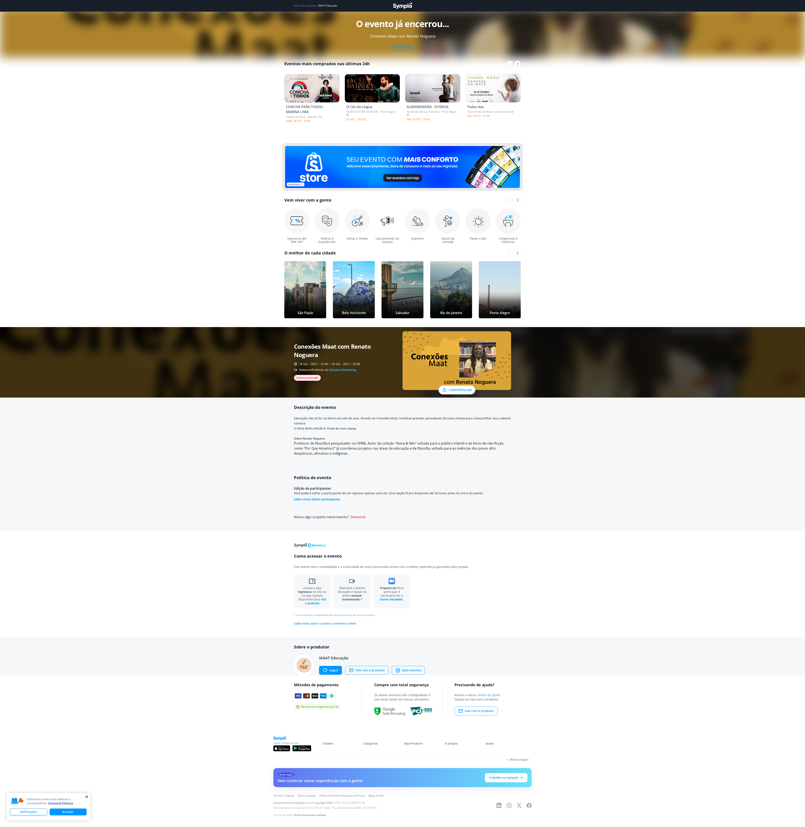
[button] (17, 801)
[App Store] (281, 748)
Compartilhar (460, 390)
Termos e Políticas (284, 795)
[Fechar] (86, 796)
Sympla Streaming (342, 370)
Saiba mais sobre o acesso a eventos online (325, 623)
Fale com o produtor (370, 670)
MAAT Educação (327, 5)
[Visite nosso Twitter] (519, 805)
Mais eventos (411, 670)
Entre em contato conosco (310, 815)
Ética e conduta (307, 795)
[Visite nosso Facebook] (529, 805)
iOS (323, 599)
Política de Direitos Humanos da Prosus (342, 795)
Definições (28, 812)
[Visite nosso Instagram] (509, 805)
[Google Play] (301, 748)
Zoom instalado (391, 599)
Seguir (333, 670)
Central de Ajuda (488, 695)
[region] (49, 806)
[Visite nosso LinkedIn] (498, 805)
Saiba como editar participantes (317, 499)
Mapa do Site (376, 795)
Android (313, 603)
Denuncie (358, 517)
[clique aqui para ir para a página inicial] (402, 6)
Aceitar (68, 812)
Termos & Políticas (60, 803)
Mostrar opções (519, 759)
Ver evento (403, 47)
